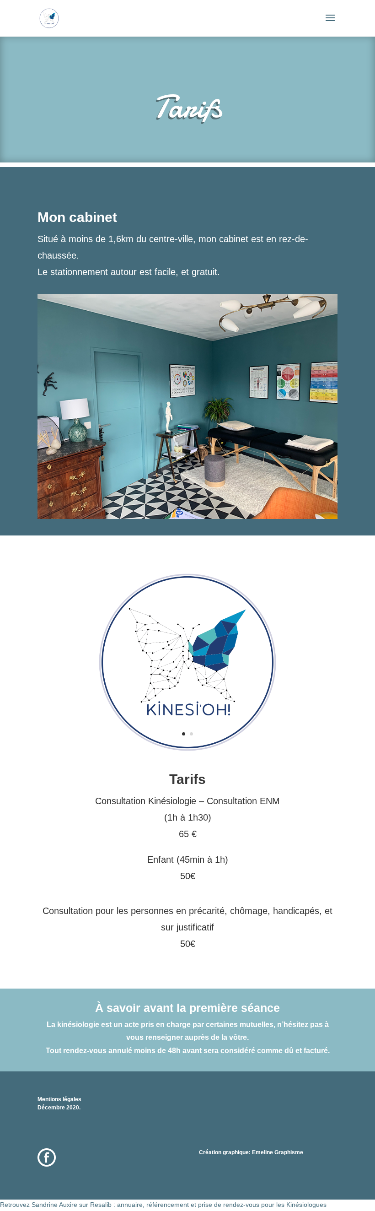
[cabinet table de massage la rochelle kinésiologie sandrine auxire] (188, 516)
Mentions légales (59, 1099)
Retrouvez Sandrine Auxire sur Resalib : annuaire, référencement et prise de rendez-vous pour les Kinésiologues (163, 1204)
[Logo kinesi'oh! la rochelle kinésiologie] (187, 750)
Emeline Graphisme (277, 1152)
